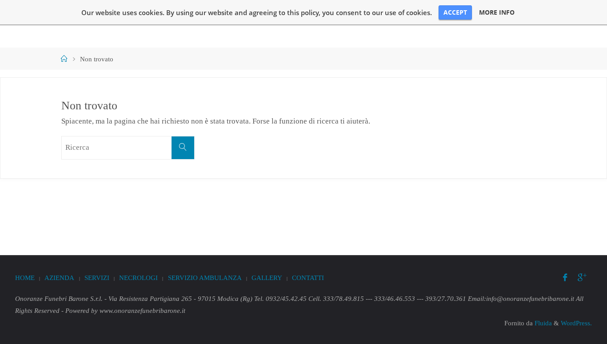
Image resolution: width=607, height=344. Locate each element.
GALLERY (267, 277)
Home (25, 277)
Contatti (308, 277)
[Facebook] (565, 278)
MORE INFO (497, 12)
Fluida (542, 323)
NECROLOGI (138, 277)
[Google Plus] (582, 278)
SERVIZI (96, 277)
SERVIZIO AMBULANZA (205, 277)
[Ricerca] (183, 147)
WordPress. (576, 323)
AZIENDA (59, 277)
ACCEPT (455, 12)
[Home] (64, 59)
